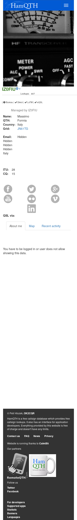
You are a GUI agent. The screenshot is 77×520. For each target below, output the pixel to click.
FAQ (26, 436)
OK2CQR (29, 413)
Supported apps (16, 506)
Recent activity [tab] (51, 226)
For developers (16, 502)
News (36, 436)
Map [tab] (32, 226)
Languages (13, 517)
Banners (12, 513)
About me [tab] (15, 226)
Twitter (11, 487)
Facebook (13, 491)
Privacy (48, 436)
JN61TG (22, 128)
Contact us (13, 436)
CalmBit (44, 443)
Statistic (12, 509)
